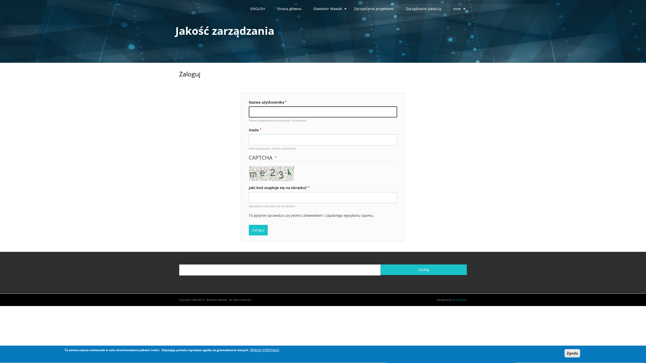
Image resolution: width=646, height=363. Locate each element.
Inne (460, 10)
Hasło (254, 130)
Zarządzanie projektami (374, 8)
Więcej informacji (264, 349)
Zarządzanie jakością (423, 8)
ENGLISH (257, 8)
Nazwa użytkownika (266, 102)
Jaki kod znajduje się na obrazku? (278, 187)
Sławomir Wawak (330, 10)
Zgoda (572, 353)
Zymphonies (459, 299)
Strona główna (289, 8)
